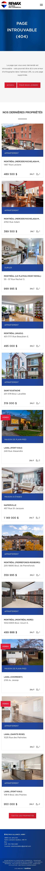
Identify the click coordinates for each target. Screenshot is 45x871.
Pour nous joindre (28, 85)
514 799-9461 (13, 844)
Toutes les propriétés (22, 816)
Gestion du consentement (27, 865)
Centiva (27, 868)
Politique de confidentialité (22, 863)
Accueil (10, 85)
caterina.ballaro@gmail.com (21, 846)
